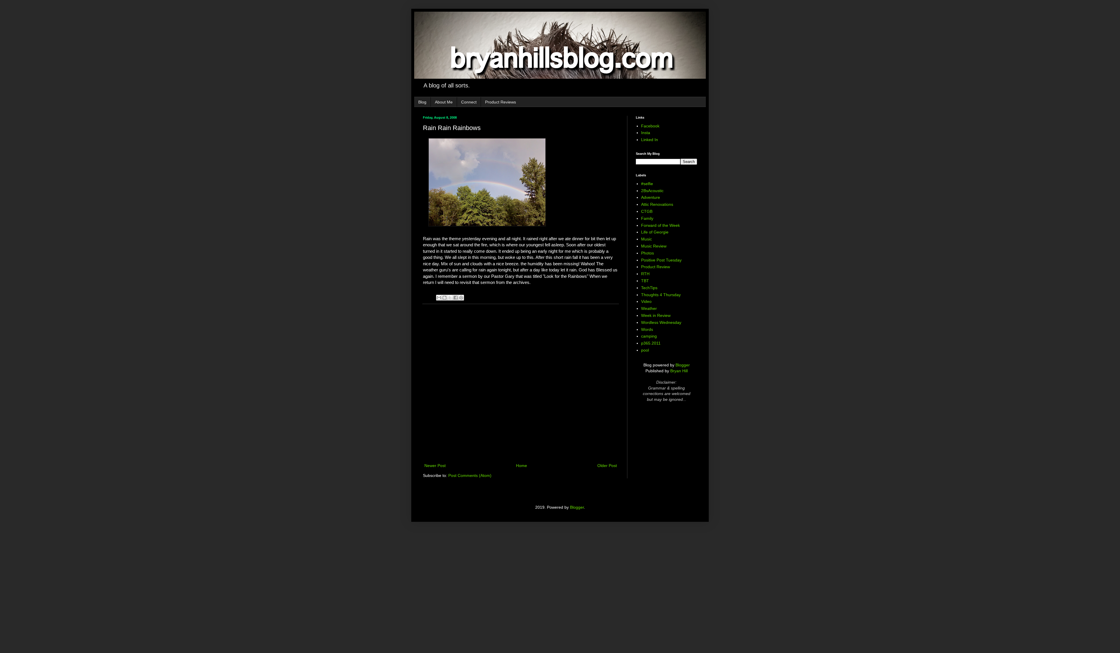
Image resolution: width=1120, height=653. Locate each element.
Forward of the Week (660, 225)
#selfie (647, 183)
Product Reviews (500, 102)
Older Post (607, 465)
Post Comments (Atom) (469, 475)
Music (646, 239)
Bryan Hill (679, 370)
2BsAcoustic (652, 190)
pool (645, 350)
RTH (645, 273)
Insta (645, 132)
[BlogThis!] (444, 298)
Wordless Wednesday (661, 322)
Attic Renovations (657, 204)
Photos (647, 253)
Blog (422, 102)
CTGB (646, 211)
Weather (649, 308)
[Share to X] (450, 298)
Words (647, 329)
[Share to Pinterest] (461, 298)
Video (646, 301)
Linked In (649, 139)
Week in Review (656, 315)
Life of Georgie (654, 232)
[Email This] (439, 298)
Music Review (653, 246)
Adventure (650, 197)
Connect (469, 102)
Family (647, 218)
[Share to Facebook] (456, 298)
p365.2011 (651, 343)
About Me (444, 102)
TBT (645, 280)
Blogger (683, 365)
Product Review (655, 266)
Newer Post (435, 465)
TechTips (649, 287)
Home (521, 465)
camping (649, 336)
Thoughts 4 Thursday (661, 294)
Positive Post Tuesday (661, 260)
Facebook (650, 126)
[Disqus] (520, 384)
